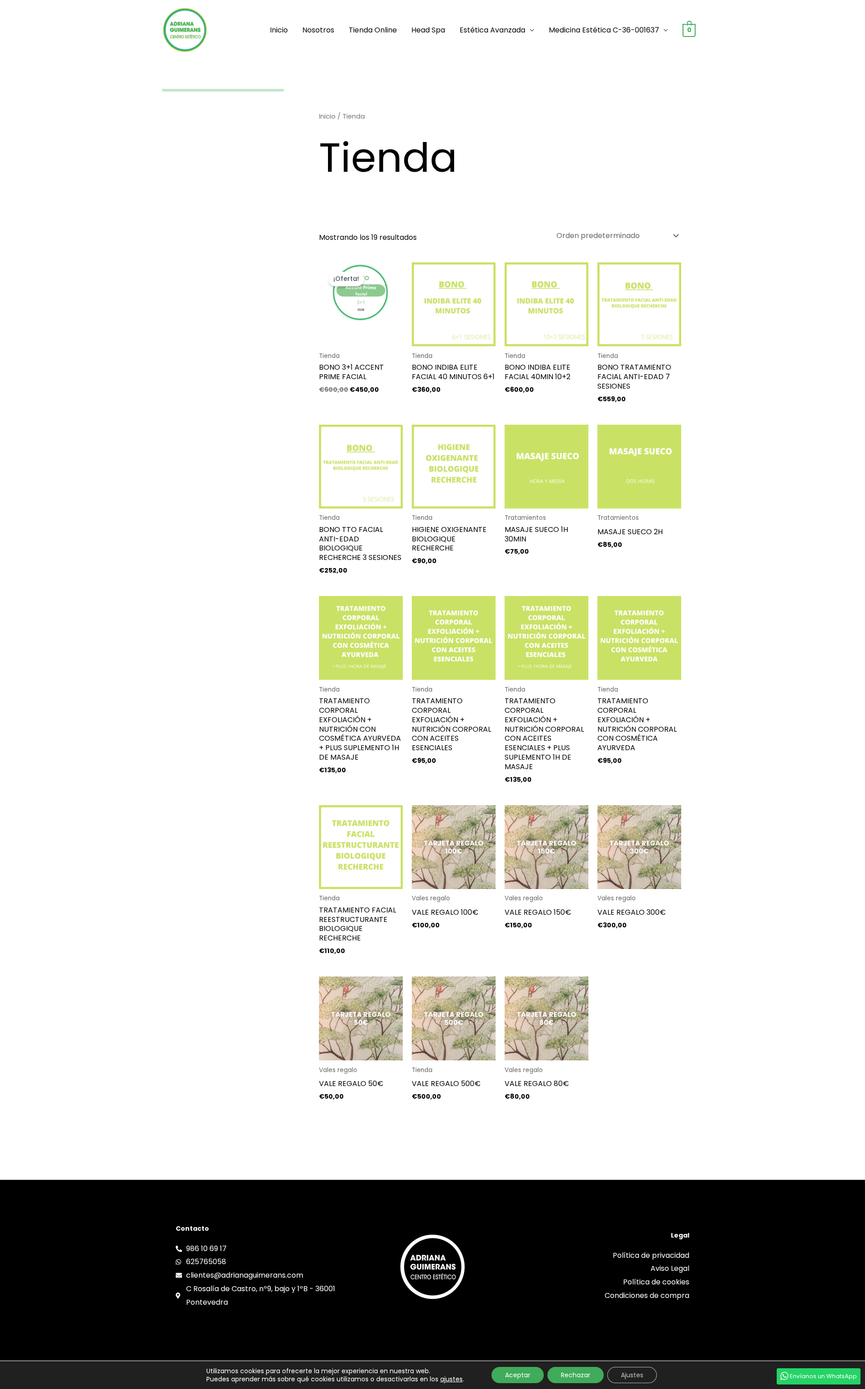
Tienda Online (373, 30)
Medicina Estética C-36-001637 (604, 30)
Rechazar (575, 1375)
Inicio (279, 30)
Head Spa (428, 30)
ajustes (451, 1379)
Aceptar (517, 1375)
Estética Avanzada (492, 30)
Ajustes (632, 1375)
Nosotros (318, 30)
